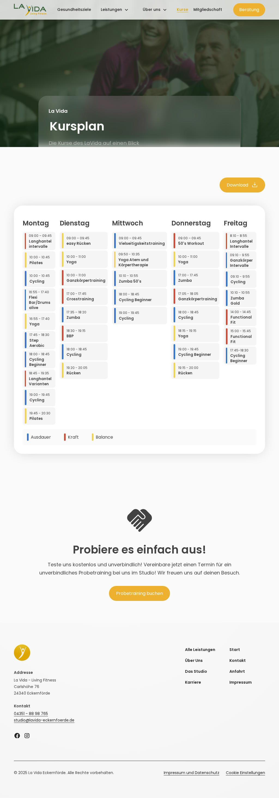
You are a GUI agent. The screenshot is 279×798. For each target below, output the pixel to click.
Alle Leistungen (200, 649)
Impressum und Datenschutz (191, 772)
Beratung (249, 10)
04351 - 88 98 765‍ (31, 713)
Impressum (240, 682)
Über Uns (194, 660)
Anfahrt (237, 671)
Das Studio (196, 671)
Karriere (193, 682)
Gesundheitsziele (74, 9)
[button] (114, 10)
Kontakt (237, 660)
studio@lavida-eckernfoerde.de (44, 720)
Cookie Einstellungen (245, 772)
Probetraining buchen (139, 593)
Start (234, 649)
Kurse (182, 9)
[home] (30, 10)
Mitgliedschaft (207, 9)
